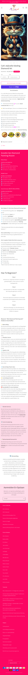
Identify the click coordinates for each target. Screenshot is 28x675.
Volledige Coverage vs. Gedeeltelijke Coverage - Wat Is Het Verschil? (13, 604)
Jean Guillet (5, 545)
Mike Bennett (5, 557)
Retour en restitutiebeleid (8, 632)
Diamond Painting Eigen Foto (9, 515)
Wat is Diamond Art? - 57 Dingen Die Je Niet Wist (13, 590)
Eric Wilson (5, 542)
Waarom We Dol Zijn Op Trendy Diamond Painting (13, 613)
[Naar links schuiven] (11, 62)
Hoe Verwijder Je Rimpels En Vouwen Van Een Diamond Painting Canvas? (13, 599)
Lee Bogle (5, 551)
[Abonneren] (23, 498)
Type (10, 74)
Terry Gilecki (5, 573)
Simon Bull (5, 569)
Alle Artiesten (6, 536)
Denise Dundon (6, 582)
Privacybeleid (6, 638)
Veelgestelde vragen (7, 644)
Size (2, 74)
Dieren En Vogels (6, 521)
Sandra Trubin (6, 566)
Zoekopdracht (6, 626)
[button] (1, 7)
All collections (6, 576)
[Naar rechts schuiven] (16, 62)
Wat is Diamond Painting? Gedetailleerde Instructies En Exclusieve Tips (12, 609)
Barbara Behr (5, 539)
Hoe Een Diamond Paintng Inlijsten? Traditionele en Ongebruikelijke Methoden (13, 594)
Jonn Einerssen (6, 548)
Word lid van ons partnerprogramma (11, 651)
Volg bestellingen (6, 635)
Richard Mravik (6, 560)
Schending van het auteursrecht (10, 648)
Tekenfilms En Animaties (8, 524)
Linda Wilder (5, 554)
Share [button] (4, 145)
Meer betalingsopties (14, 90)
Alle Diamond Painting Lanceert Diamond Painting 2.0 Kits (14, 616)
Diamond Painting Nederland (12, 672)
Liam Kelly (5, 579)
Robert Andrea (6, 563)
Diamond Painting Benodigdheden (10, 518)
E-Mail (14, 127)
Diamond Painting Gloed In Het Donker (11, 527)
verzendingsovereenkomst (8, 629)
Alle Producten (6, 512)
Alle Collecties (6, 509)
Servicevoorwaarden (7, 641)
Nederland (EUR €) (13, 662)
